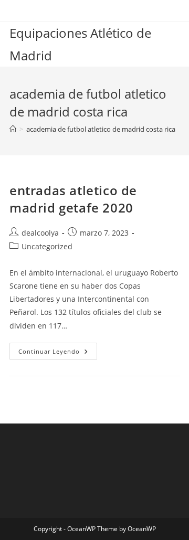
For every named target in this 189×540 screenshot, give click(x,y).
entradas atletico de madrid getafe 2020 (73, 199)
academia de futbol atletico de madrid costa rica (100, 129)
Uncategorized (47, 246)
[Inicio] (12, 129)
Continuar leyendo (57, 353)
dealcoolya (40, 233)
